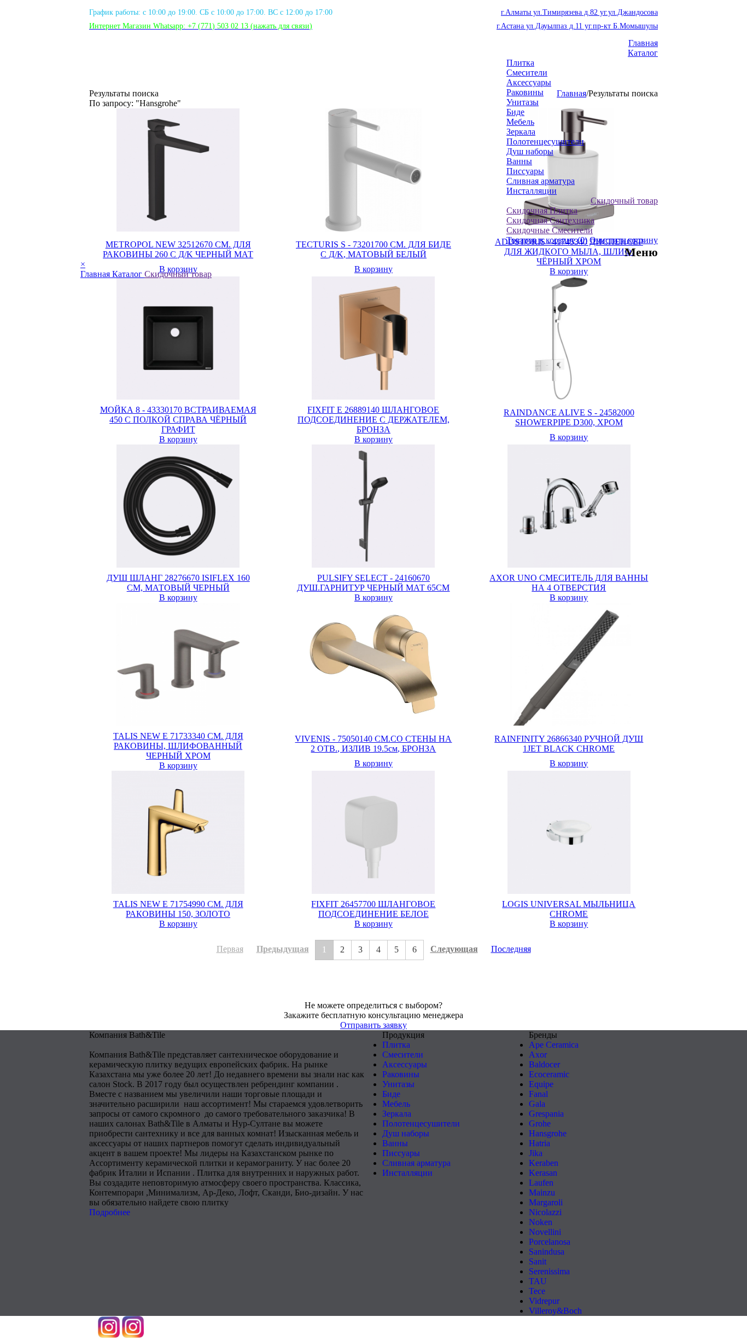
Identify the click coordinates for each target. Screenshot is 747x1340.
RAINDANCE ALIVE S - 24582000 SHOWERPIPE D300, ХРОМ (569, 417)
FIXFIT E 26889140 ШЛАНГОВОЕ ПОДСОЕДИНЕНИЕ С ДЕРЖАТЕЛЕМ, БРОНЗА (373, 419)
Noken (540, 1222)
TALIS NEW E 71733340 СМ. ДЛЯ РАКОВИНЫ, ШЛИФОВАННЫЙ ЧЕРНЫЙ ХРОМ (178, 745)
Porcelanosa (549, 1241)
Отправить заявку (373, 1025)
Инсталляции (531, 190)
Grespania (546, 1113)
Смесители (526, 72)
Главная (643, 43)
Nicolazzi (545, 1212)
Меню (641, 252)
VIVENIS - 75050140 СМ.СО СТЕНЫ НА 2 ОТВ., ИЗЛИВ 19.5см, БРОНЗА (373, 743)
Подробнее (109, 1212)
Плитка (520, 62)
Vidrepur (544, 1301)
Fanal (538, 1094)
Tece (537, 1291)
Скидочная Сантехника (550, 220)
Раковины (525, 92)
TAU (538, 1281)
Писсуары (525, 171)
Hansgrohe (548, 1133)
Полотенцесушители (545, 141)
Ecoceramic (549, 1074)
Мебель (520, 121)
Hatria (539, 1143)
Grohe (540, 1123)
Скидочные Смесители (549, 230)
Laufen (541, 1182)
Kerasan (543, 1172)
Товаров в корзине (546, 240)
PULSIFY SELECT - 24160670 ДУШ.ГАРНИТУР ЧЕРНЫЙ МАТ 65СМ (373, 582)
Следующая (454, 949)
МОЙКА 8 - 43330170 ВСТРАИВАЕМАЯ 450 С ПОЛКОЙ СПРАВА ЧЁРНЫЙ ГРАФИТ (178, 419)
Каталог (643, 52)
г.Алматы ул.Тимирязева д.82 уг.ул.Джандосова (579, 12)
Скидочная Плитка (541, 210)
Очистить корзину (624, 240)
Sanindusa (546, 1251)
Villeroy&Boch (555, 1310)
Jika (535, 1153)
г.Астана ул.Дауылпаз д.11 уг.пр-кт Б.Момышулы (577, 26)
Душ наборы (529, 151)
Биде (515, 112)
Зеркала (520, 131)
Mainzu (542, 1192)
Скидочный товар (624, 200)
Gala (537, 1103)
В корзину (178, 439)
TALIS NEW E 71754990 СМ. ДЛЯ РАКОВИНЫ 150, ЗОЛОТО (178, 909)
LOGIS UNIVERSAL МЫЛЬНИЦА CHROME (568, 909)
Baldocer (544, 1064)
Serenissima (549, 1271)
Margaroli (546, 1202)
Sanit (537, 1261)
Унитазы (522, 102)
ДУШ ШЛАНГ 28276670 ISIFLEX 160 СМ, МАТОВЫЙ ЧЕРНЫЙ (178, 582)
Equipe (541, 1084)
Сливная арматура (540, 181)
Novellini (545, 1232)
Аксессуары (528, 82)
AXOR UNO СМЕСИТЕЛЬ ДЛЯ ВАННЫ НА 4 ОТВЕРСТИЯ (568, 582)
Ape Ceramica (554, 1044)
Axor (538, 1054)
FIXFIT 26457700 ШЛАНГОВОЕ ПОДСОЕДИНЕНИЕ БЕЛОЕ (373, 909)
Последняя (511, 949)
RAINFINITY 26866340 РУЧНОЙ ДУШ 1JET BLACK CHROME (568, 743)
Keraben (543, 1163)
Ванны (519, 161)
